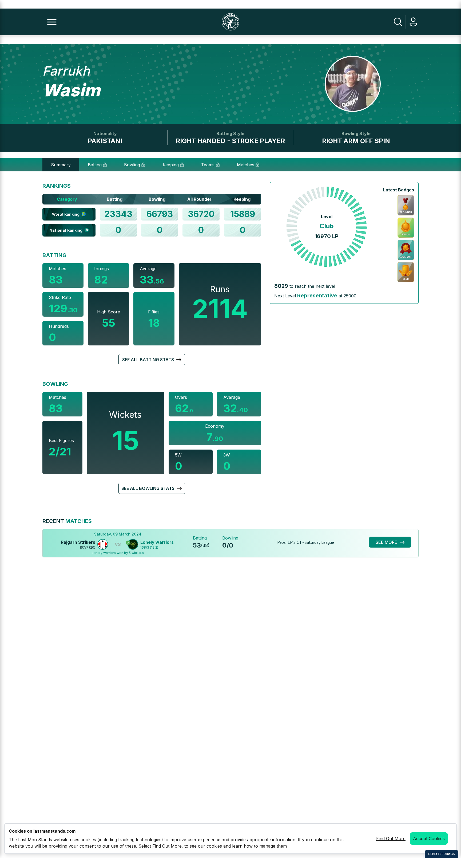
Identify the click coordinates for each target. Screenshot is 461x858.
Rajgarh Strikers (78, 542)
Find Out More (391, 838)
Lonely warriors (157, 542)
